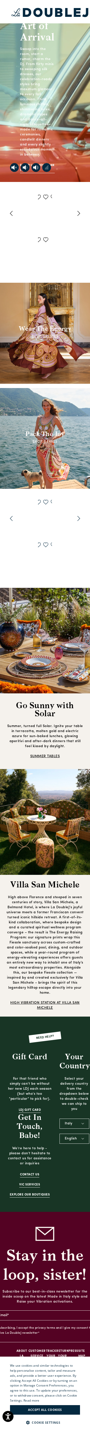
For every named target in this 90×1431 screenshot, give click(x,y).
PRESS (73, 1351)
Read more (32, 1400)
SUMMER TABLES (45, 756)
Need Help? (45, 1037)
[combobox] (74, 1124)
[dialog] (45, 1394)
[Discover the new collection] (45, 91)
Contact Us (29, 1174)
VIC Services (29, 1184)
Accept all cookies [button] (45, 1410)
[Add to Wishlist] (40, 198)
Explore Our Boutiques (30, 1194)
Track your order (51, 1356)
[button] (45, 1422)
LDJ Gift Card (30, 1110)
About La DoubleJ (21, 1356)
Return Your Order (62, 1356)
